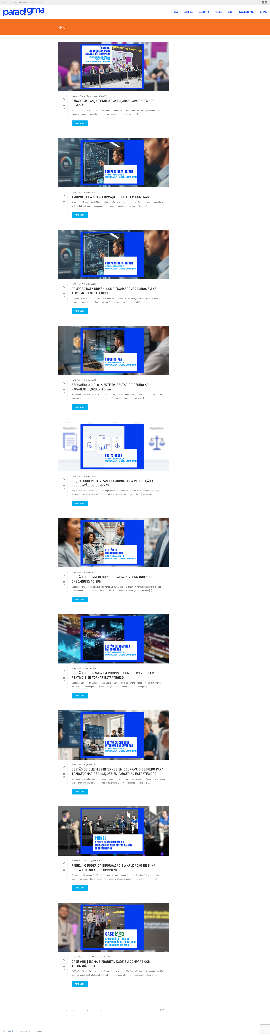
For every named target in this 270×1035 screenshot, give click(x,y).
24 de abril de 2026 (100, 96)
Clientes (218, 12)
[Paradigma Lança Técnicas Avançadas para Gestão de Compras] (113, 66)
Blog (230, 12)
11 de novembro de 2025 (89, 192)
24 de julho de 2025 (93, 861)
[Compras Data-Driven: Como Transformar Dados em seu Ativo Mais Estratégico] (113, 254)
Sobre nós (188, 12)
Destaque (76, 96)
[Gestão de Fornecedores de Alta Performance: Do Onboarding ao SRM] (113, 542)
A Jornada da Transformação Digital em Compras (110, 197)
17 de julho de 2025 (105, 957)
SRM (87, 96)
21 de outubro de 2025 (89, 380)
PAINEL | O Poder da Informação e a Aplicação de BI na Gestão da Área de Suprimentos (113, 867)
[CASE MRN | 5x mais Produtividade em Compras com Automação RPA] (113, 927)
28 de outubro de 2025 (89, 284)
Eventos (82, 96)
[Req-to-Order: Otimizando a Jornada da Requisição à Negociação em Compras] (113, 446)
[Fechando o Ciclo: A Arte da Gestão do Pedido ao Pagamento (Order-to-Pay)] (113, 350)
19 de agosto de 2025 (88, 765)
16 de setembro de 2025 (89, 572)
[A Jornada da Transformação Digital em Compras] (113, 162)
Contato (263, 12)
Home (176, 12)
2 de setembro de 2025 (89, 668)
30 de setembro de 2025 (89, 476)
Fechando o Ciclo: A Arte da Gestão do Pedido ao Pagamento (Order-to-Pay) (110, 386)
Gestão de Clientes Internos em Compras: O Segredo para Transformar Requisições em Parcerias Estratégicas (117, 771)
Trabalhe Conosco (246, 12)
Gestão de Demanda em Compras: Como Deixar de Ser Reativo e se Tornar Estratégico (113, 675)
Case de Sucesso (78, 957)
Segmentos (204, 12)
